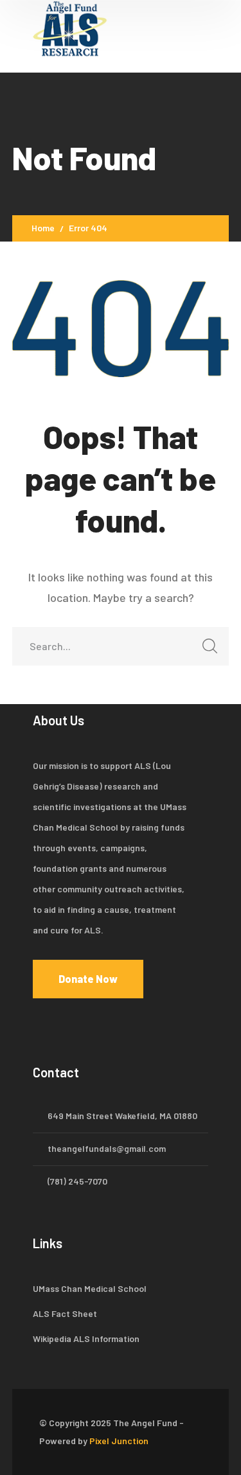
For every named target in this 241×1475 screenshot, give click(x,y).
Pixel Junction (118, 1440)
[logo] (71, 28)
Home (43, 227)
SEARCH (209, 646)
